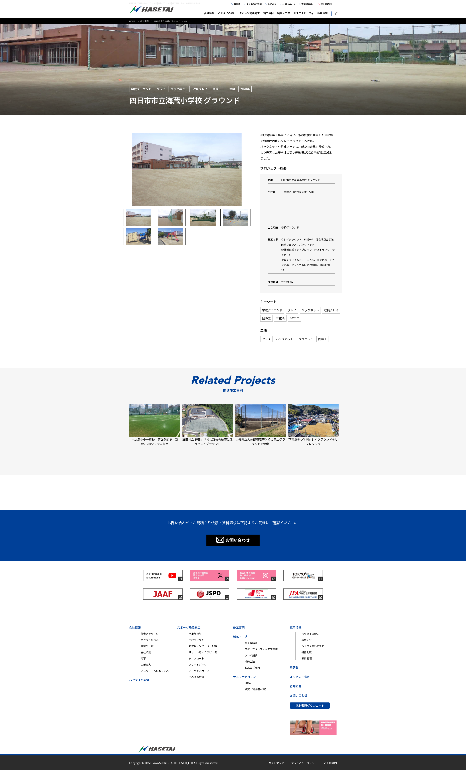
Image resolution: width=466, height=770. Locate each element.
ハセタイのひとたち (312, 646)
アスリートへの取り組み (155, 671)
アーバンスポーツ (199, 671)
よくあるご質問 (254, 4)
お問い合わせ (288, 4)
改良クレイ (200, 89)
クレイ (161, 89)
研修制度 (306, 652)
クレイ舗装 (251, 655)
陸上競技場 (195, 633)
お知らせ (272, 4)
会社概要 (146, 652)
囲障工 (217, 89)
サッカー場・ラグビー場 (203, 652)
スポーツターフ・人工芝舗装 (261, 649)
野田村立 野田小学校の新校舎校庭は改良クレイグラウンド (207, 441)
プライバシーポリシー (304, 763)
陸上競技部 (326, 4)
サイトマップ (276, 763)
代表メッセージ (150, 633)
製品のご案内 (252, 667)
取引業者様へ (308, 4)
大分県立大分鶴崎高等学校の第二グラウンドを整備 (260, 441)
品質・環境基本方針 (256, 689)
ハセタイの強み (150, 640)
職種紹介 (306, 640)
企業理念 (146, 664)
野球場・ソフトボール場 (203, 646)
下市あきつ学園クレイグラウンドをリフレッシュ (313, 441)
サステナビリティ (304, 13)
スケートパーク (198, 664)
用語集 (237, 4)
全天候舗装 (251, 643)
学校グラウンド (141, 89)
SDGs (248, 683)
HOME (132, 21)
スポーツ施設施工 (249, 13)
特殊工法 (250, 661)
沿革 (143, 658)
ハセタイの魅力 (310, 633)
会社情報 (209, 13)
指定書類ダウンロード (309, 705)
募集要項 (306, 658)
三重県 (230, 89)
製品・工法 (283, 13)
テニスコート (196, 658)
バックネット (179, 89)
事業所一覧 (147, 646)
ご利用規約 (330, 763)
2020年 (245, 89)
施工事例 (268, 13)
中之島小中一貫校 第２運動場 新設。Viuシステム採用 (154, 441)
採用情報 (322, 13)
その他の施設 (196, 677)
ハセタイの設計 (227, 13)
